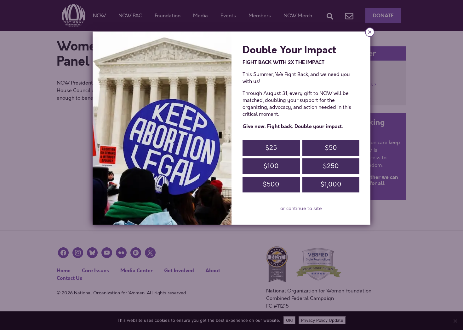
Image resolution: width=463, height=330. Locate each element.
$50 (331, 148)
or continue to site (301, 208)
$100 (271, 166)
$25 (271, 148)
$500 (271, 184)
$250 (331, 166)
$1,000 (330, 184)
